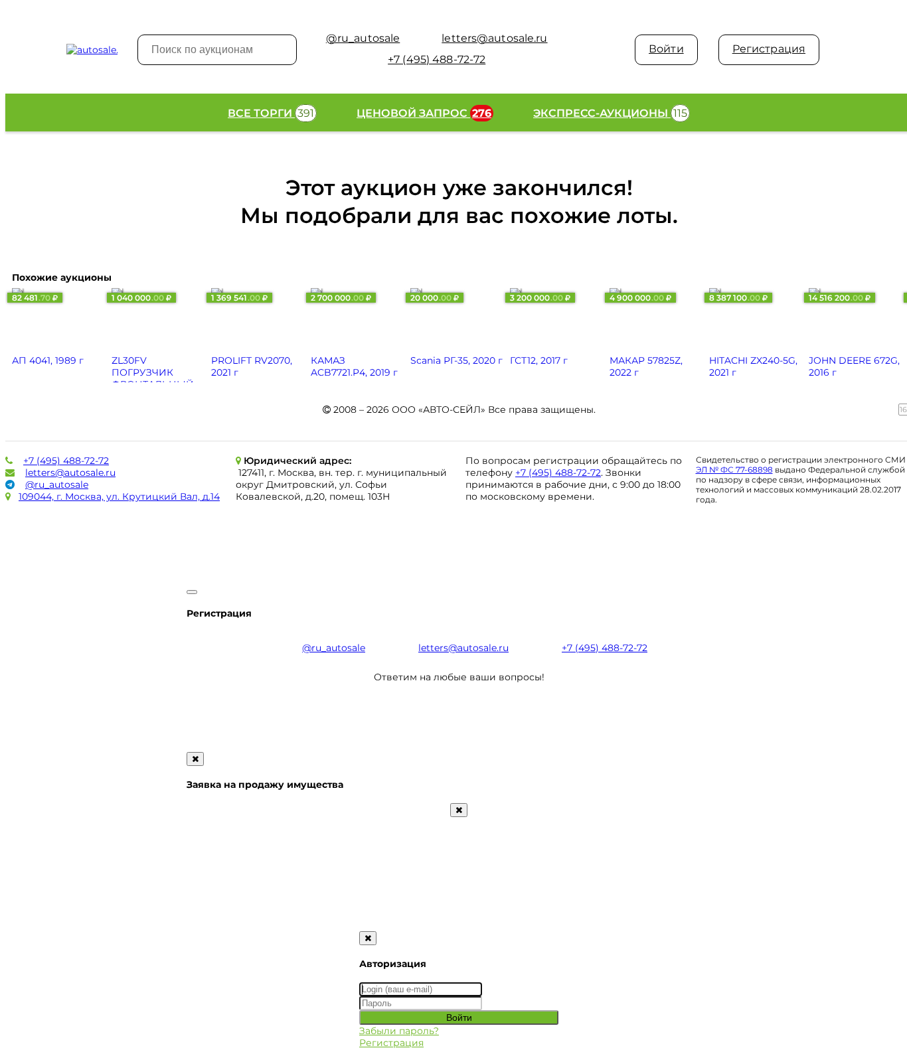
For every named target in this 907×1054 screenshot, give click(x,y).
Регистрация (768, 48)
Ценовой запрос (424, 113)
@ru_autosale (56, 484)
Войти (666, 48)
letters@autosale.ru (70, 473)
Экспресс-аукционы (610, 113)
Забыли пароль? (399, 1031)
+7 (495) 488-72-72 (66, 461)
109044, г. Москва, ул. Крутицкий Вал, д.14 (119, 496)
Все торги (271, 113)
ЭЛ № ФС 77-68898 (734, 470)
